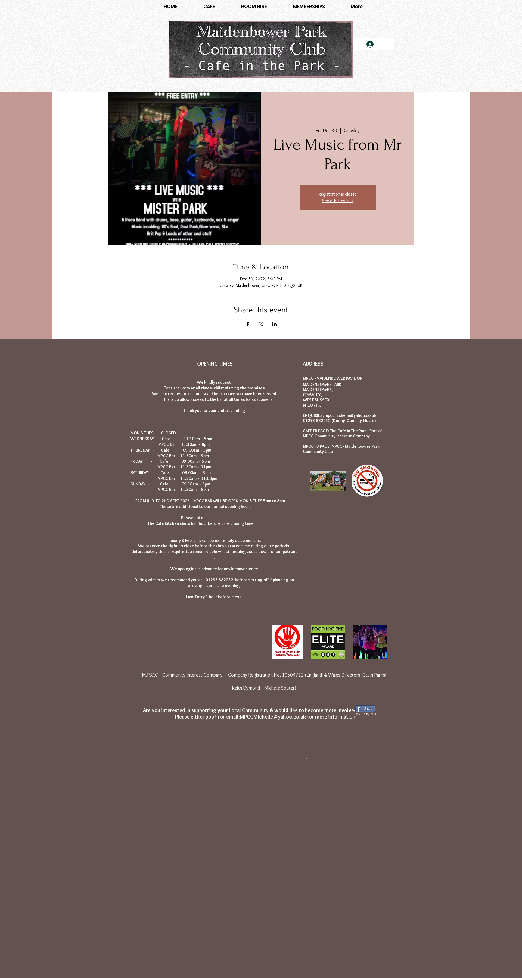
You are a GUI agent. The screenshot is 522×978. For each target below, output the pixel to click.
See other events (337, 200)
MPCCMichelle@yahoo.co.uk (273, 716)
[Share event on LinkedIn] (274, 324)
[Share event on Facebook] (247, 324)
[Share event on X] (261, 324)
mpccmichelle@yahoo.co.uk (350, 415)
